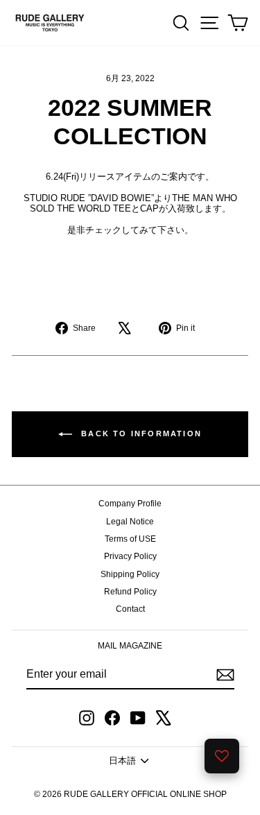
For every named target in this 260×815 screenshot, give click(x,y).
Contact (130, 609)
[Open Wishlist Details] (222, 756)
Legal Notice (130, 521)
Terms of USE (130, 539)
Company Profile (130, 503)
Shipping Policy (130, 574)
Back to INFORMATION (140, 433)
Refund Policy (130, 592)
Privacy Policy (130, 556)
